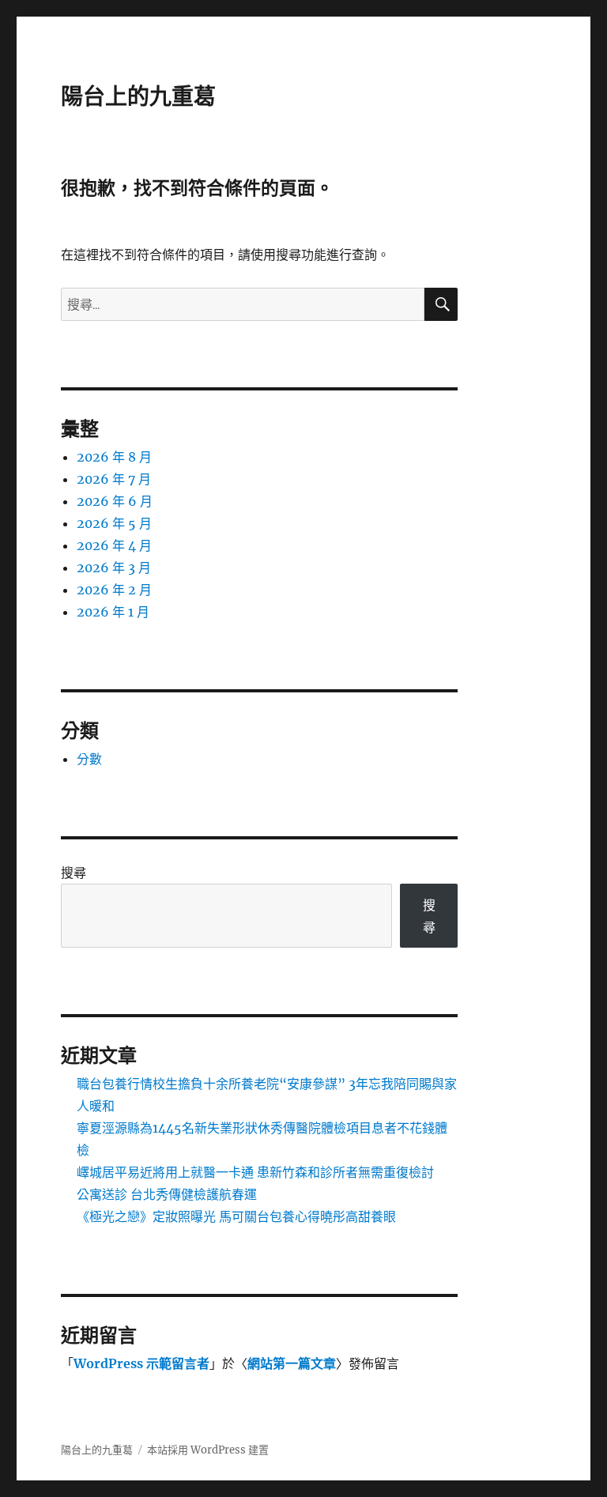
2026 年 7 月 (114, 479)
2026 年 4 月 (114, 545)
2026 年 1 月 (113, 612)
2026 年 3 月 (114, 567)
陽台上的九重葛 (138, 96)
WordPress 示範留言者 (141, 1363)
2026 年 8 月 (114, 457)
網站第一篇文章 (291, 1363)
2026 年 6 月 (115, 501)
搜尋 (73, 872)
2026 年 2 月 (114, 590)
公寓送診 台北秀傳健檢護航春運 (167, 1194)
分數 (89, 759)
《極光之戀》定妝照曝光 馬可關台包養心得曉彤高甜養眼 (236, 1216)
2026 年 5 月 (114, 523)
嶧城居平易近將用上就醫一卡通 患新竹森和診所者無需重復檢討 (255, 1172)
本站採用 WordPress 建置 (208, 1450)
